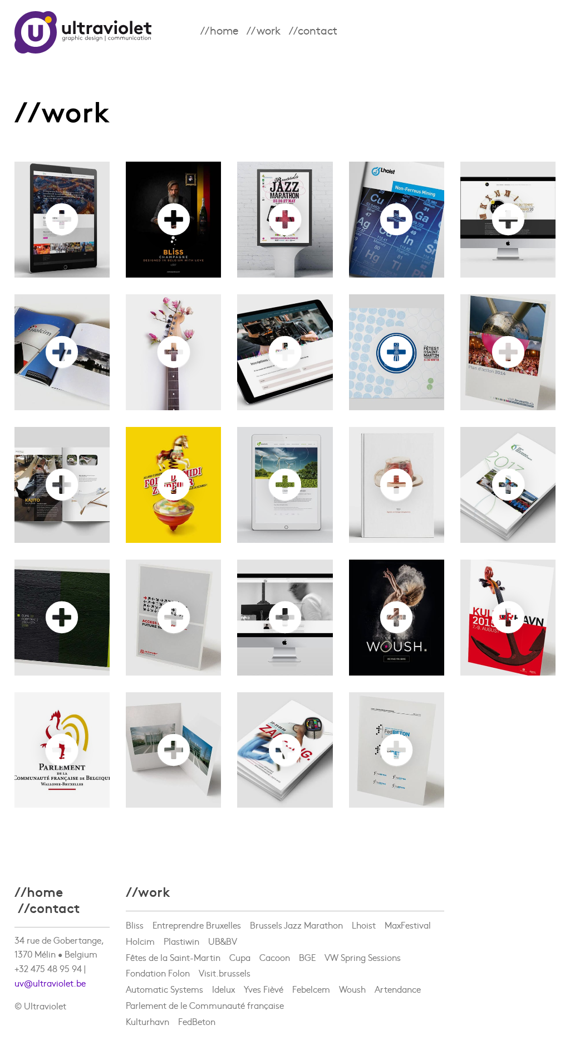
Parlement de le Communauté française (205, 999)
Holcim (140, 935)
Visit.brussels (224, 967)
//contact (313, 30)
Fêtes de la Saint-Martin (173, 951)
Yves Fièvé (263, 983)
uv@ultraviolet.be (50, 976)
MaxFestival (408, 918)
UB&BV (222, 935)
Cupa (239, 951)
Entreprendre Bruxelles (197, 918)
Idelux (223, 983)
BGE (312, 951)
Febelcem (315, 983)
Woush (352, 983)
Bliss (135, 918)
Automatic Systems (164, 983)
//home (219, 30)
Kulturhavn (147, 1015)
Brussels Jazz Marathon (301, 918)
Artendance (398, 983)
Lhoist (364, 918)
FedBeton (196, 1015)
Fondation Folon (158, 967)
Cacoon (274, 951)
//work (264, 30)
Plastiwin (181, 935)
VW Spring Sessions (363, 951)
